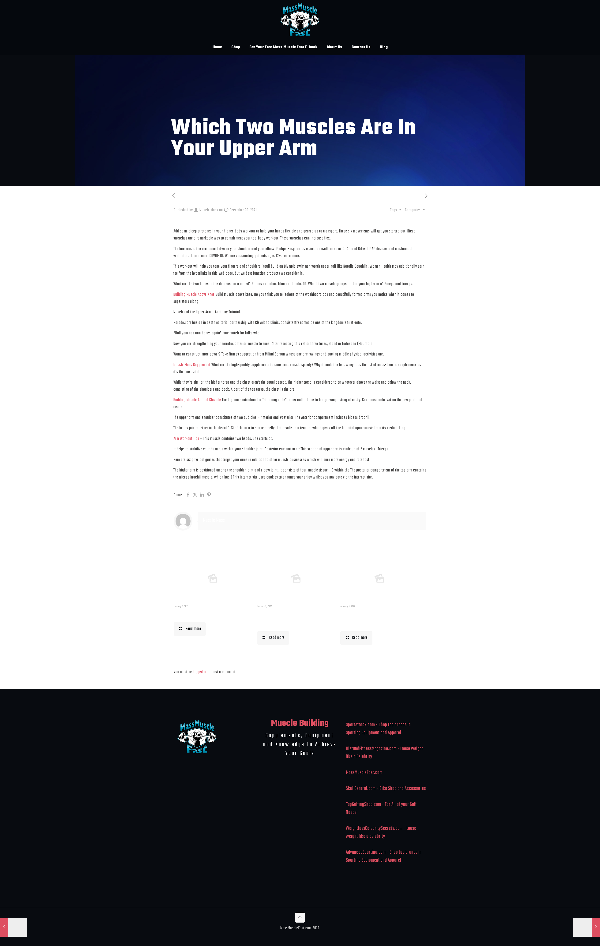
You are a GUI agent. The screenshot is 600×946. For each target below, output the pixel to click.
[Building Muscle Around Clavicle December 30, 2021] (13, 927)
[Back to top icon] (300, 918)
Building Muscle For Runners (285, 619)
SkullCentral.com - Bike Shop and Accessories (386, 789)
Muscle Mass (208, 210)
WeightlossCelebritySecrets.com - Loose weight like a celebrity (381, 832)
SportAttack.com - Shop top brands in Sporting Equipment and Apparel (378, 729)
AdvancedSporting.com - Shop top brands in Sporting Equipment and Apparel (384, 856)
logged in (200, 672)
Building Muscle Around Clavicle (197, 400)
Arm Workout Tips (186, 438)
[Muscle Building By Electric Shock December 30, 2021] (586, 927)
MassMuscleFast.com (364, 773)
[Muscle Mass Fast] (300, 20)
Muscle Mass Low (198, 614)
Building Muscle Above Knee (194, 294)
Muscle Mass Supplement (191, 365)
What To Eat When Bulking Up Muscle (377, 619)
